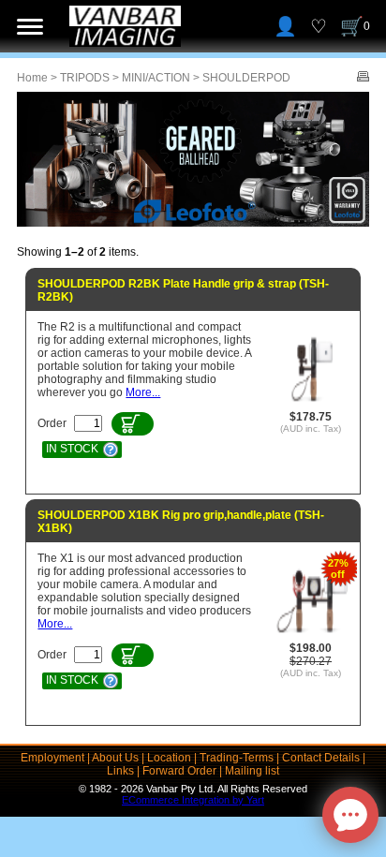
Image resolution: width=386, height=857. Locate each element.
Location (169, 757)
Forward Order (179, 770)
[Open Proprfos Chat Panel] (350, 815)
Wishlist (319, 26)
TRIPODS (85, 77)
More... (143, 392)
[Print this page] (363, 77)
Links (120, 770)
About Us (115, 757)
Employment (52, 757)
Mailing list (252, 770)
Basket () (367, 26)
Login (285, 26)
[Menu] (30, 26)
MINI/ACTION (156, 77)
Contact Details (321, 757)
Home (32, 77)
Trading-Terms (237, 757)
